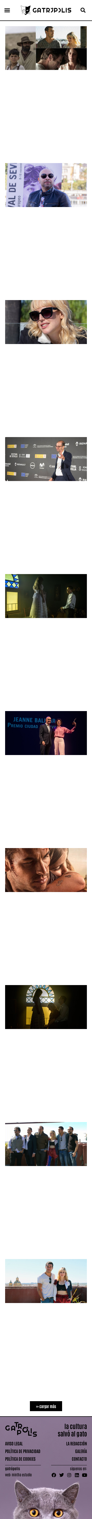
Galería (81, 1451)
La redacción (76, 1443)
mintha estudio (22, 1474)
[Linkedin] (77, 1475)
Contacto (79, 1458)
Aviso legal (14, 1443)
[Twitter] (61, 1475)
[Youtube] (84, 1475)
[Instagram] (69, 1475)
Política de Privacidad (22, 1451)
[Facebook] (54, 1475)
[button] (7, 10)
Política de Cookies (20, 1458)
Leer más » (11, 155)
